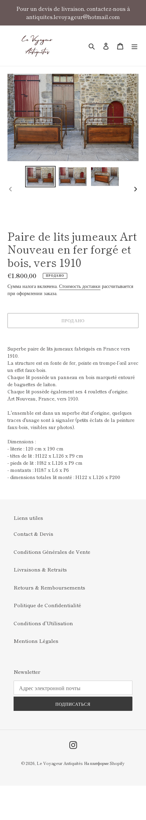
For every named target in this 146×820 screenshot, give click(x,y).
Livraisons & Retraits (40, 569)
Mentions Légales (36, 640)
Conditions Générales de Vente (52, 551)
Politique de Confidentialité (47, 605)
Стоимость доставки (80, 286)
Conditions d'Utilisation (43, 623)
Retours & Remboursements (49, 587)
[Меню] (134, 45)
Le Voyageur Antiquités (60, 763)
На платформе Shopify (104, 763)
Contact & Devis (33, 533)
